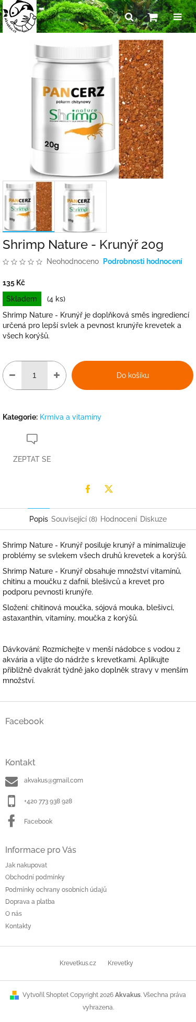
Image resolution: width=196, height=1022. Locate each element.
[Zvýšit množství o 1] (57, 375)
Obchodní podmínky (35, 877)
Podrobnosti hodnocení (142, 261)
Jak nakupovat (26, 865)
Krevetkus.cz (78, 963)
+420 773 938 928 (48, 801)
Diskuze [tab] (153, 519)
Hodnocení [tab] (118, 519)
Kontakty (18, 926)
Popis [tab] (38, 519)
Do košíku (133, 375)
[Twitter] (108, 489)
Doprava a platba (30, 901)
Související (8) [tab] (74, 519)
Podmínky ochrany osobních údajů (56, 889)
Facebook (38, 821)
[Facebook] (87, 489)
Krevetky (120, 963)
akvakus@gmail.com (53, 780)
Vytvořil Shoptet (45, 995)
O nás (13, 913)
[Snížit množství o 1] (12, 375)
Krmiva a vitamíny (70, 417)
